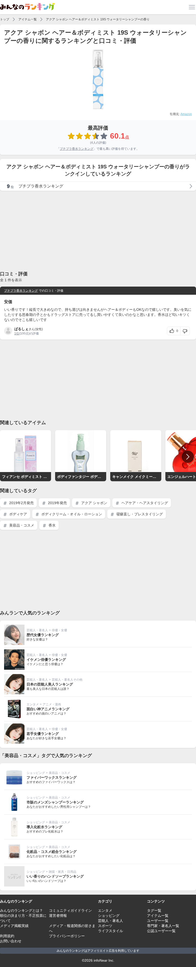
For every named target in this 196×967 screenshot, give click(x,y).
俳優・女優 (59, 630)
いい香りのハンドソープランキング (55, 876)
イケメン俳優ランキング (46, 659)
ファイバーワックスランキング (52, 777)
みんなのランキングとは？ (21, 910)
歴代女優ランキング (43, 635)
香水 (51, 525)
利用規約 (7, 936)
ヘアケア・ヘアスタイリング (144, 503)
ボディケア (17, 514)
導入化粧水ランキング (44, 827)
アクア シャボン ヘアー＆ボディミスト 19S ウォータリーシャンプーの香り (98, 19)
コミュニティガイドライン (70, 910)
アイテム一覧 (27, 19)
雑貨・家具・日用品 (62, 872)
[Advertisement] (98, 230)
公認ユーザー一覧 (161, 931)
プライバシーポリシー (67, 936)
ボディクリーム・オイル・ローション (71, 514)
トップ (4, 19)
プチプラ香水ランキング (76, 149)
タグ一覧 (154, 910)
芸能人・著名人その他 (67, 679)
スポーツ (105, 926)
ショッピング (36, 773)
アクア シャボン (93, 503)
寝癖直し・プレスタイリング (139, 514)
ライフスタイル (110, 931)
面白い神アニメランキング (48, 709)
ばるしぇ (21, 329)
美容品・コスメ (21, 525)
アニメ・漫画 (52, 704)
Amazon (186, 114)
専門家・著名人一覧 (163, 926)
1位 (16, 333)
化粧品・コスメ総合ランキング (52, 852)
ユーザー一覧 (157, 921)
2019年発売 (57, 503)
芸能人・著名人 (37, 630)
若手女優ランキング (43, 734)
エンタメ (33, 704)
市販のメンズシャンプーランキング (55, 802)
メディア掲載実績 (14, 926)
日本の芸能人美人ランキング (50, 684)
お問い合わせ (10, 941)
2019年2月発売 (21, 503)
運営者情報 (58, 916)
